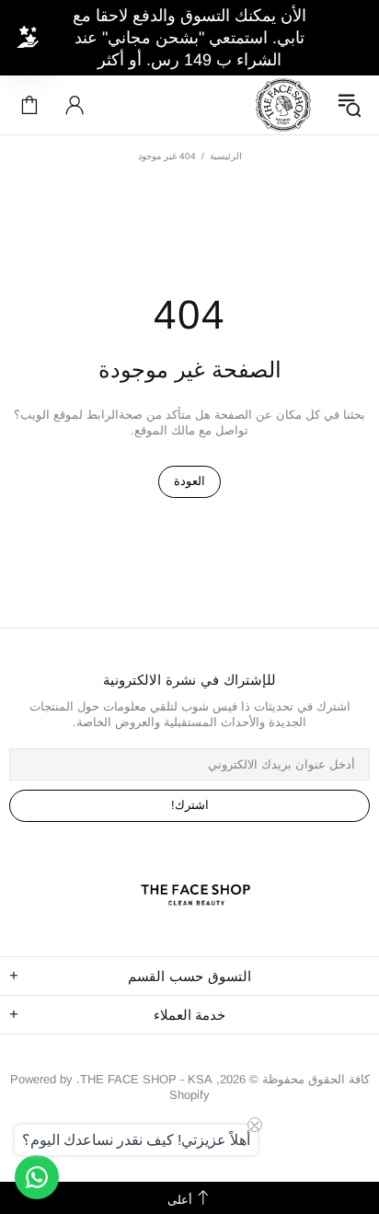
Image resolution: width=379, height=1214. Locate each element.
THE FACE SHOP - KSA (283, 104)
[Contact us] (37, 1177)
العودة (189, 481)
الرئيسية (226, 156)
